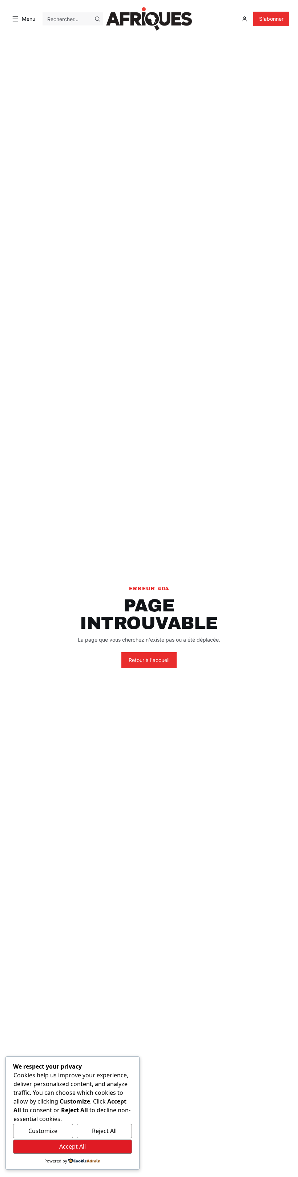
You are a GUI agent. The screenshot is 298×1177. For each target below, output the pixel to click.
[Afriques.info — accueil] (149, 19)
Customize (42, 1131)
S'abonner (271, 19)
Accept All (72, 1146)
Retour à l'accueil (149, 660)
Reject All (104, 1131)
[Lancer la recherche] (97, 19)
